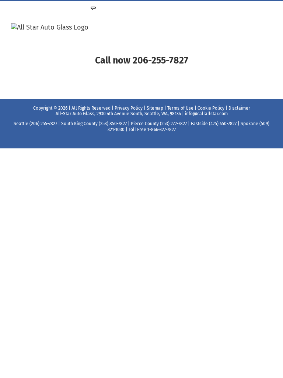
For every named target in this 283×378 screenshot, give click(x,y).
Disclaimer (239, 108)
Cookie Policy (211, 108)
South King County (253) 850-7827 (94, 123)
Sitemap (155, 108)
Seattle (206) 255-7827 (35, 123)
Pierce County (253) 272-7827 (159, 123)
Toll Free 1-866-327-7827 (152, 129)
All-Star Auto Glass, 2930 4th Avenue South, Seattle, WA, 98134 (118, 113)
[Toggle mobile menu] (269, 27)
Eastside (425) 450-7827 (214, 123)
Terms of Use (180, 108)
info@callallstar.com (206, 113)
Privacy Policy (129, 108)
